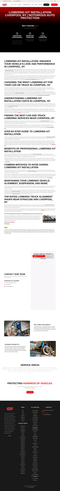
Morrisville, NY (23, 451)
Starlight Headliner (35, 436)
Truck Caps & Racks (35, 478)
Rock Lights (35, 431)
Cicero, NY (22, 432)
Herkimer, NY (23, 443)
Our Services (23, 415)
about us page (50, 177)
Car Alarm (35, 450)
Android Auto (35, 462)
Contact (36, 4)
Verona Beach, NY (23, 470)
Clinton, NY (22, 435)
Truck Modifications (35, 474)
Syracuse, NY (23, 465)
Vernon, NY (23, 468)
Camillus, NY (23, 427)
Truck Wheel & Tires (35, 470)
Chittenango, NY (23, 430)
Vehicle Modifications (35, 429)
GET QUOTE (30, 392)
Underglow (35, 448)
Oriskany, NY (23, 457)
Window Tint (35, 413)
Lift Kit (35, 433)
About (33, 4)
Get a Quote (54, 4)
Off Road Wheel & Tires (35, 469)
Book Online (40, 4)
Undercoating (35, 422)
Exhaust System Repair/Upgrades (35, 428)
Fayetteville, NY (23, 438)
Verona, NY (23, 471)
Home (12, 4)
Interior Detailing (35, 417)
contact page (7, 161)
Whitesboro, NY (23, 473)
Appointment (23, 417)
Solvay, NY (22, 462)
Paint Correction (35, 420)
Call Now (46, 4)
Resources (22, 420)
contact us (19, 112)
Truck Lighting (35, 467)
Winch (35, 441)
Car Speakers (35, 455)
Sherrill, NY (22, 460)
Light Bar (35, 445)
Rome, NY (22, 459)
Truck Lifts (35, 472)
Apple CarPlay (35, 460)
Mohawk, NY (23, 449)
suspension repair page (16, 193)
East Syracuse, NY (23, 437)
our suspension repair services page (43, 95)
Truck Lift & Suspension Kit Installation (35, 476)
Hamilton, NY (23, 441)
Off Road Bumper (35, 443)
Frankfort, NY (23, 440)
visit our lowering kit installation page (31, 79)
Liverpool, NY (23, 446)
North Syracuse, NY (23, 454)
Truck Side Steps (35, 465)
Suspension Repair (35, 425)
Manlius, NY (23, 448)
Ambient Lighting (35, 438)
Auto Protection (12, 222)
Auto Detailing (35, 415)
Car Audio (35, 453)
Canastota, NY (23, 429)
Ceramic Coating (35, 410)
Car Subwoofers (35, 457)
